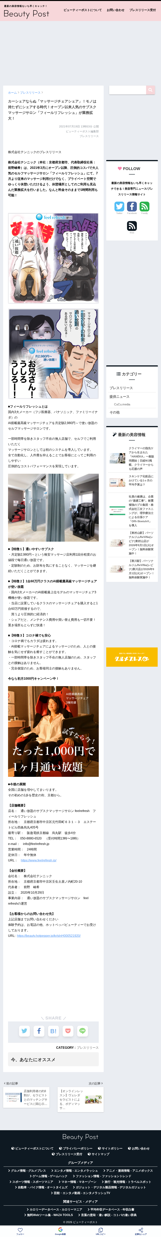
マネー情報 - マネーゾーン (78, 1181)
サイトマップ (100, 1154)
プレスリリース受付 (142, 10)
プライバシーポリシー (77, 1148)
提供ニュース (120, 397)
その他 (115, 412)
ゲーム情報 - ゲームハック (50, 1176)
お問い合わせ (115, 10)
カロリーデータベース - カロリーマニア (56, 1209)
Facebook (132, 213)
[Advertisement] (80, 51)
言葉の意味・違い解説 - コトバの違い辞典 (109, 1215)
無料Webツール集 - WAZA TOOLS (50, 1215)
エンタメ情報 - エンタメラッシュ (76, 1170)
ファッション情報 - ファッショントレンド (103, 1176)
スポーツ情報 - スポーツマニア (32, 1181)
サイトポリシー (112, 1148)
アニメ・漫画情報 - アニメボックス (129, 1170)
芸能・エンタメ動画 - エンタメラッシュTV (82, 1193)
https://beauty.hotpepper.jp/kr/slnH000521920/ (48, 935)
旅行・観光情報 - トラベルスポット (128, 1181)
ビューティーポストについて (83, 10)
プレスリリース (88, 1047)
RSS (132, 232)
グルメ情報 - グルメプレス (28, 1170)
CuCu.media (122, 404)
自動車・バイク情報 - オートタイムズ (43, 1187)
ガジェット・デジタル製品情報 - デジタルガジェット (111, 1187)
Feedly (144, 213)
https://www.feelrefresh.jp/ (38, 860)
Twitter (119, 213)
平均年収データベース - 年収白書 (112, 1209)
